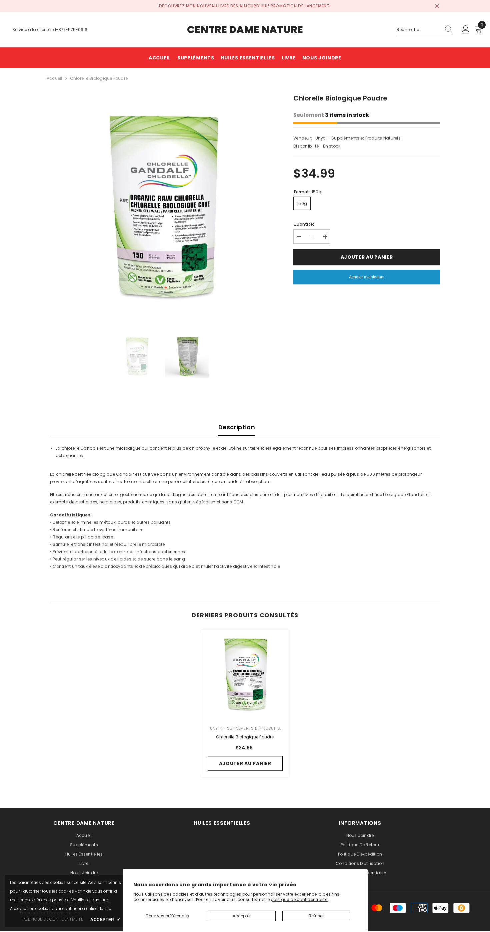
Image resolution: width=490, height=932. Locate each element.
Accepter (242, 916)
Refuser (316, 916)
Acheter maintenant (366, 277)
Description (236, 427)
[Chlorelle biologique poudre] (245, 674)
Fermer (437, 6)
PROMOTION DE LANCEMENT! (301, 6)
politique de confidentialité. (299, 899)
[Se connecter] (466, 30)
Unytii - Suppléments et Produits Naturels (358, 138)
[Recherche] (425, 30)
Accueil (54, 78)
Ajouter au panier (366, 257)
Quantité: (303, 224)
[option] (162, 205)
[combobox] (419, 30)
